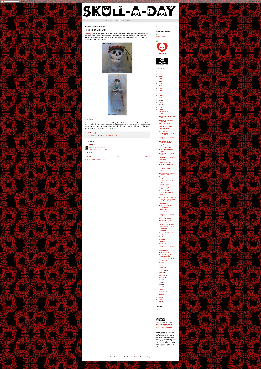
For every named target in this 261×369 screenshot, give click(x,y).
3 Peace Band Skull (164, 124)
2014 (159, 100)
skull (109, 135)
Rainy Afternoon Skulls (165, 126)
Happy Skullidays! (164, 145)
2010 (159, 109)
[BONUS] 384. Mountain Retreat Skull (165, 206)
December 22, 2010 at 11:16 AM (98, 149)
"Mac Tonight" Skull (164, 168)
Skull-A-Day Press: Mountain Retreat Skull (167, 134)
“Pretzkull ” (162, 114)
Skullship (161, 262)
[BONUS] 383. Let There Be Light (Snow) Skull (166, 141)
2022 (159, 81)
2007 (159, 302)
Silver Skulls (162, 159)
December (162, 111)
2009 (159, 297)
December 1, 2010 (164, 267)
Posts (160, 310)
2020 (159, 86)
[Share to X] (90, 135)
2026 (159, 71)
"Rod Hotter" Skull (164, 128)
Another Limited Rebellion (132, 357)
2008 (159, 299)
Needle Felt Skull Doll (165, 162)
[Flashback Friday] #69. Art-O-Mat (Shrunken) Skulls (167, 154)
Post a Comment (91, 153)
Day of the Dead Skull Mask (166, 224)
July (160, 280)
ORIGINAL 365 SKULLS (110, 20)
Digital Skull (162, 230)
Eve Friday (88, 33)
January (161, 294)
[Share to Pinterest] (94, 135)
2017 (159, 93)
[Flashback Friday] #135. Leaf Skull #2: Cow (167, 187)
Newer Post (88, 156)
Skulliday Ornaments (165, 147)
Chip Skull (162, 241)
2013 (159, 102)
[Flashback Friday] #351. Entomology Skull (166, 221)
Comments (161, 313)
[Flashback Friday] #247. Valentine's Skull (166, 255)
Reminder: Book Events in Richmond (166, 233)
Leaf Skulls (162, 170)
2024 (159, 76)
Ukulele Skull (162, 194)
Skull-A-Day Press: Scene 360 (167, 197)
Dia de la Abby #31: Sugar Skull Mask (166, 120)
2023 (159, 79)
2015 (159, 98)
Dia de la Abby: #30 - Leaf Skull (167, 157)
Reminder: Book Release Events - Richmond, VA (166, 191)
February (162, 292)
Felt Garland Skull (164, 252)
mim (90, 144)
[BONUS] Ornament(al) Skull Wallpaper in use (167, 173)
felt (103, 135)
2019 (159, 88)
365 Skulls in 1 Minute (165, 237)
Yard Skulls (162, 239)
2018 (159, 90)
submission (114, 135)
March (161, 289)
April (160, 287)
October (161, 272)
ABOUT (85, 20)
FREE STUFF (95, 20)
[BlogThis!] (88, 135)
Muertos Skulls (163, 212)
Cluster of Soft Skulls (164, 184)
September (162, 275)
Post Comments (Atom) (98, 159)
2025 (159, 74)
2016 (159, 95)
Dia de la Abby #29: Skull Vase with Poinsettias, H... (167, 200)
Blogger (149, 357)
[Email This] (86, 135)
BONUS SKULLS (126, 20)
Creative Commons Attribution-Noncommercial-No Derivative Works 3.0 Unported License (164, 325)
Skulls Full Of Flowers (165, 218)
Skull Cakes (162, 265)
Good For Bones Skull (165, 209)
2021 (159, 83)
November (162, 270)
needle (106, 135)
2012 (159, 105)
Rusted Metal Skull (164, 203)
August (161, 277)
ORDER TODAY (160, 36)
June (160, 282)
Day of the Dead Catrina (165, 244)
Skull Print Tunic (163, 131)
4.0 (101, 135)
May (160, 284)
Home (117, 156)
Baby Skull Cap (163, 250)
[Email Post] (94, 132)
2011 (159, 107)
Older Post (147, 156)
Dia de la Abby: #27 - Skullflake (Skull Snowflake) (167, 259)
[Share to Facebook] (92, 135)
